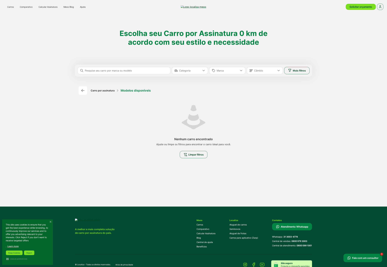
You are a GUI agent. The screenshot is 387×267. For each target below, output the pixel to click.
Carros (200, 224)
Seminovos (234, 229)
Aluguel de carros (238, 224)
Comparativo (203, 229)
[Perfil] (380, 7)
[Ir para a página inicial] (193, 6)
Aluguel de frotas (237, 233)
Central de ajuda (205, 242)
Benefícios (202, 246)
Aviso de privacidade (124, 265)
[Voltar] (83, 90)
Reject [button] (29, 253)
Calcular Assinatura (206, 233)
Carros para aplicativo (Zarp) (243, 237)
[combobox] (126, 70)
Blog (199, 237)
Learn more (13, 246)
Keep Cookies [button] (14, 253)
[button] (17, 258)
